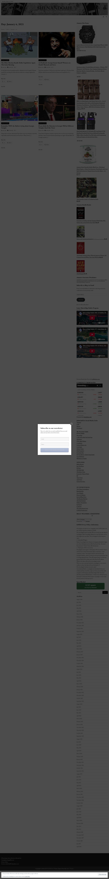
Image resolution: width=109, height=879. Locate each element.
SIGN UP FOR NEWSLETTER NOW (54, 450)
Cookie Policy (27, 876)
